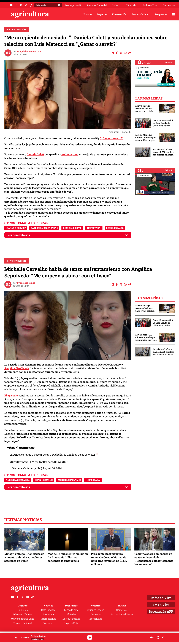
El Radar (71, 614)
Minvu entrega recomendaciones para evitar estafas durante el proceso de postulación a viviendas (145, 108)
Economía (48, 614)
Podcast (116, 5)
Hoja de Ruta (71, 623)
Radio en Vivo (150, 5)
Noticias (87, 14)
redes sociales (115, 228)
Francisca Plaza (26, 282)
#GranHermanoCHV (22, 462)
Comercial (121, 609)
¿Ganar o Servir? (16, 228)
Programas (161, 14)
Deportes (102, 14)
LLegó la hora (71, 609)
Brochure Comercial (97, 5)
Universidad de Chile (22, 618)
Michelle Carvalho (69, 480)
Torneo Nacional (22, 623)
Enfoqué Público (71, 618)
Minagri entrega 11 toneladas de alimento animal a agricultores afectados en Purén (24, 557)
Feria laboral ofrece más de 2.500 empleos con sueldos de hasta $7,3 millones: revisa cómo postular (163, 152)
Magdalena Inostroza (29, 51)
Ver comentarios (18, 235)
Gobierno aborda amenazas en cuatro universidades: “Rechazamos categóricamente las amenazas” (153, 559)
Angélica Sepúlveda (16, 368)
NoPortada (93, 228)
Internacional (48, 618)
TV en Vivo (131, 5)
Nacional (48, 623)
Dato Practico (48, 609)
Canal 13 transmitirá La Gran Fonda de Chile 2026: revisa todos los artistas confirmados (163, 123)
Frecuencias (169, 5)
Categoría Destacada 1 (44, 228)
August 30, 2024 (52, 468)
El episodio (11, 395)
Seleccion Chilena (22, 614)
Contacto (96, 614)
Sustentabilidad (140, 14)
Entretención (119, 14)
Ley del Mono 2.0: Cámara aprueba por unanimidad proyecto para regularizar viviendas (146, 137)
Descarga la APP (73, 5)
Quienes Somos (95, 609)
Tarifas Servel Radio (122, 614)
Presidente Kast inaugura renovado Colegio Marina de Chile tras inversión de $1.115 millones (109, 559)
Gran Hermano (44, 480)
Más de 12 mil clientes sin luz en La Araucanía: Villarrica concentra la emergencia (68, 557)
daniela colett (72, 228)
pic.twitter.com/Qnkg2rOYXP (52, 462)
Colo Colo (23, 609)
